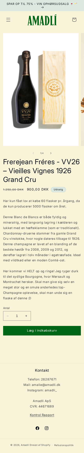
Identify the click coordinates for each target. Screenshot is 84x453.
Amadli (25, 445)
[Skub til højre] (50, 153)
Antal (6, 308)
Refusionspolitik (64, 445)
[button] (8, 19)
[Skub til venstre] (33, 153)
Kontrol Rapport (42, 415)
